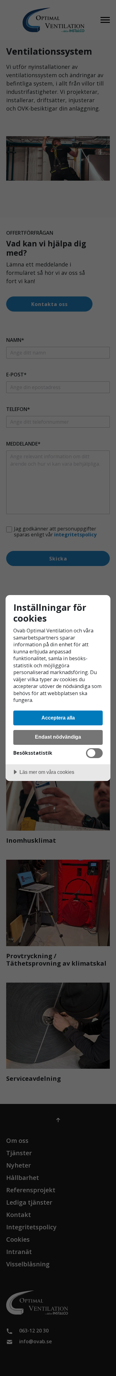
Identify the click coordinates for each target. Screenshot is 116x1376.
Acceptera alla (58, 717)
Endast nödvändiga (58, 737)
